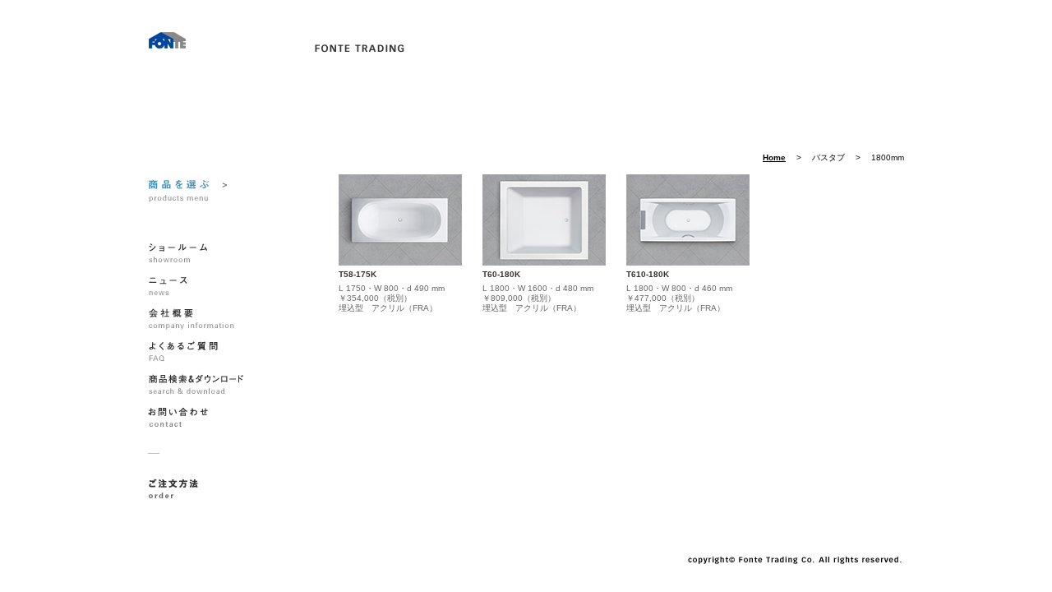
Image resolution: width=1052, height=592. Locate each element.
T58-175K (357, 274)
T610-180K (647, 274)
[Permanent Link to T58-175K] (400, 220)
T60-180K (501, 274)
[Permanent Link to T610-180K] (688, 220)
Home (774, 158)
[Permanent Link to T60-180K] (544, 220)
